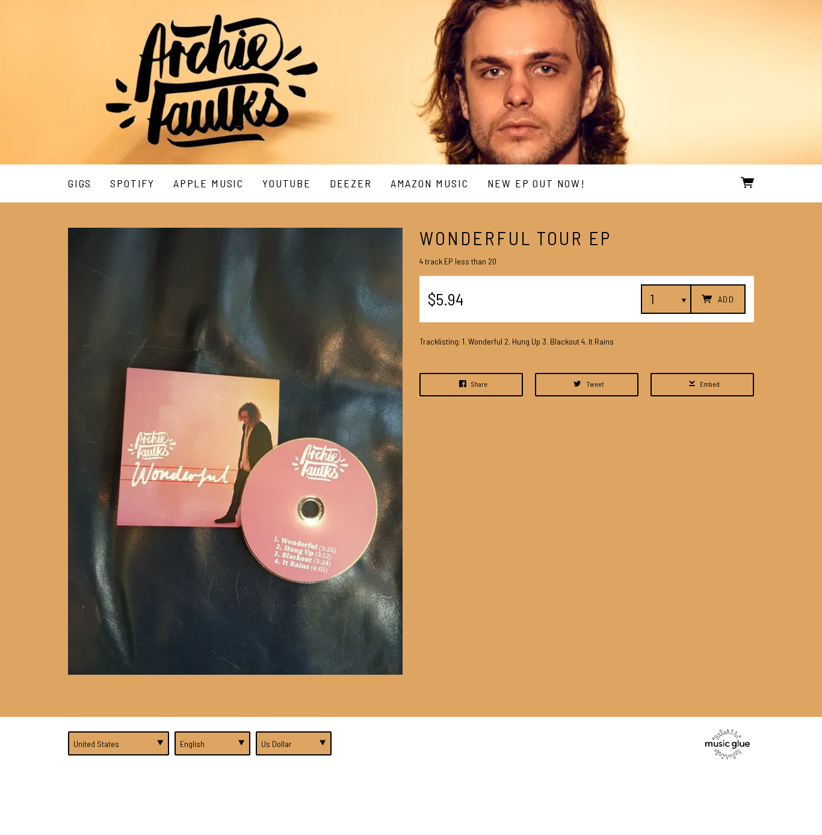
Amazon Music (430, 183)
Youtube (286, 183)
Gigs (79, 183)
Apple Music (208, 183)
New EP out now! (536, 183)
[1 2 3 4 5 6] (666, 299)
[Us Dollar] (294, 743)
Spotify (132, 183)
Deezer (351, 183)
